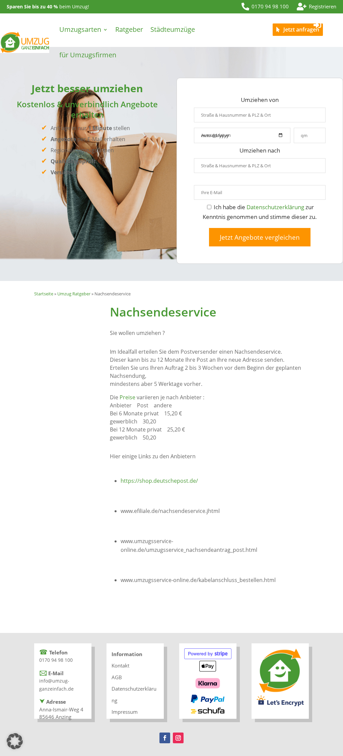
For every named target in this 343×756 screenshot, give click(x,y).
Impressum (125, 711)
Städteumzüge (172, 29)
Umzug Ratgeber (73, 294)
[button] (14, 741)
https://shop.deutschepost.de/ (159, 480)
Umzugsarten (80, 29)
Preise (127, 397)
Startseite (43, 294)
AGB (117, 677)
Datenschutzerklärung (275, 207)
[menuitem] (265, 6)
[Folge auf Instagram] (178, 738)
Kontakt (120, 665)
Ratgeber (129, 29)
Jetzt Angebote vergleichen (260, 237)
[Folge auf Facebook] (164, 738)
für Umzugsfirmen (87, 54)
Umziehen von (260, 100)
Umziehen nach (259, 150)
